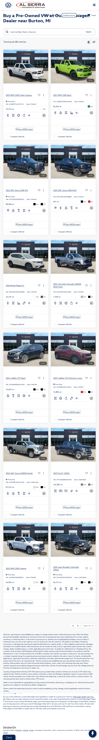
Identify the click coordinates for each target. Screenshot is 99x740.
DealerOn (19, 730)
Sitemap (25, 730)
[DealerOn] (9, 727)
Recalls (5, 733)
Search (88, 32)
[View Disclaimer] (29, 115)
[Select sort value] (93, 42)
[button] (45, 66)
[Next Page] (77, 625)
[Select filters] (88, 42)
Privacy (31, 730)
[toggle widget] (92, 733)
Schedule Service (69, 15)
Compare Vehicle (17, 136)
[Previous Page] (73, 625)
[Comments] (44, 115)
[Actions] (43, 95)
